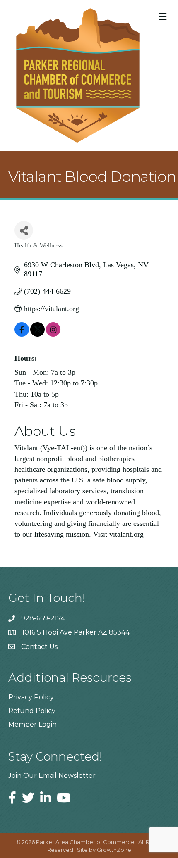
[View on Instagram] (53, 334)
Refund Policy (31, 711)
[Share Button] (23, 230)
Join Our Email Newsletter (52, 776)
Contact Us (39, 647)
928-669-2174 (43, 618)
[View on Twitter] (37, 334)
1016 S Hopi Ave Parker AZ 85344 (76, 632)
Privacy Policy (31, 697)
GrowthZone (114, 849)
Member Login (32, 724)
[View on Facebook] (21, 334)
